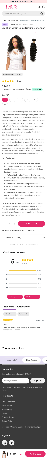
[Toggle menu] (3, 6)
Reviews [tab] (9, 306)
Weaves (15, 20)
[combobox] (23, 13)
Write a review (32, 297)
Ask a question (15, 297)
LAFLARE (14, 24)
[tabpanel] (23, 327)
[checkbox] (23, 314)
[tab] (24, 307)
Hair (9, 20)
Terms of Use (29, 387)
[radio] (5, 100)
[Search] (41, 13)
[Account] (38, 6)
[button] (23, 270)
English (5, 435)
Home (4, 20)
